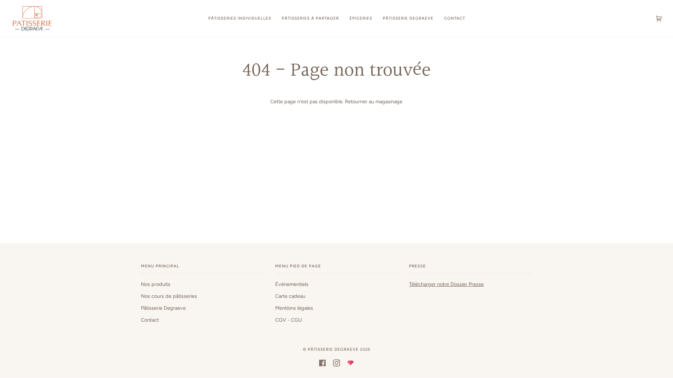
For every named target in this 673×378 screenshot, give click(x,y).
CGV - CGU (288, 320)
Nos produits (155, 284)
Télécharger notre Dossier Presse (446, 284)
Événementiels (291, 284)
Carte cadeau (290, 296)
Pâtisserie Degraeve (163, 308)
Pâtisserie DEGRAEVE (333, 349)
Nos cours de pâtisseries (169, 296)
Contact (150, 320)
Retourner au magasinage (373, 101)
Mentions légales (294, 308)
